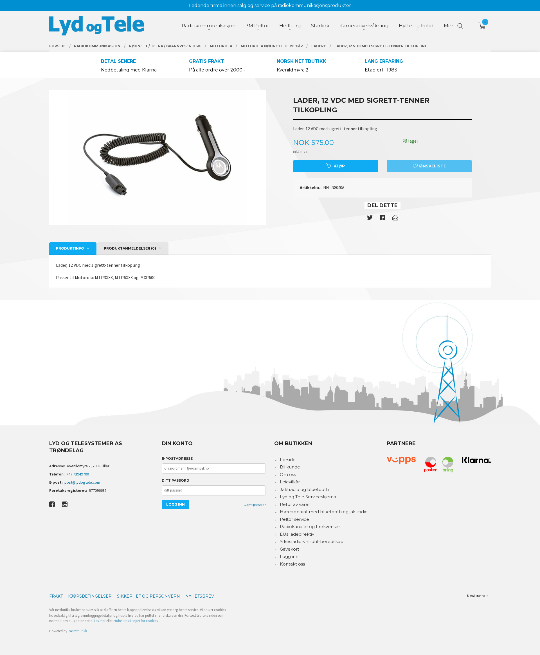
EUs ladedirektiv (297, 534)
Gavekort (289, 549)
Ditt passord (175, 480)
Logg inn (289, 556)
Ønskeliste (432, 166)
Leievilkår (290, 481)
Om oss (288, 474)
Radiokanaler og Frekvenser (310, 526)
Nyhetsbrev (199, 596)
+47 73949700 (77, 474)
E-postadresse (177, 458)
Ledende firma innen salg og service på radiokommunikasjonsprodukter (270, 5)
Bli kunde (290, 467)
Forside (288, 459)
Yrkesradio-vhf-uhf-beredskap (311, 541)
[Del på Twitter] (370, 219)
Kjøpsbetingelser (90, 596)
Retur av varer (295, 504)
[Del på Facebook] (382, 219)
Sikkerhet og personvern (148, 596)
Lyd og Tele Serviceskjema (308, 496)
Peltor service (294, 519)
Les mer (99, 620)
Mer (448, 25)
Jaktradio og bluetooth (304, 489)
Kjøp (339, 166)
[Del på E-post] (395, 219)
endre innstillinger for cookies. (136, 620)
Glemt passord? (255, 505)
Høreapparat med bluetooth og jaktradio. (324, 511)
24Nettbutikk (77, 631)
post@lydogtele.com (82, 482)
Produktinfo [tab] (70, 248)
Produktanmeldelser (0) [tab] (130, 248)
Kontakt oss (292, 564)
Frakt (56, 596)
